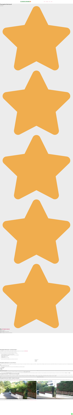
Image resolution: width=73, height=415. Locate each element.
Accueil (44, 1)
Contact (51, 1)
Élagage (47, 1)
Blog (49, 1)
